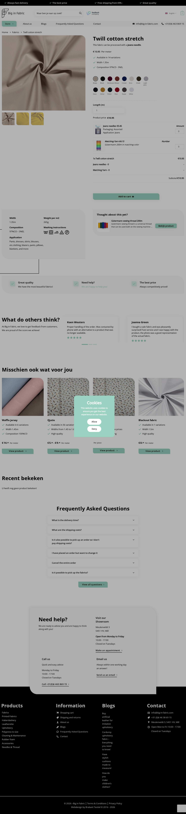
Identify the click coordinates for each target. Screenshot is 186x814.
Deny (94, 429)
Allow (94, 421)
